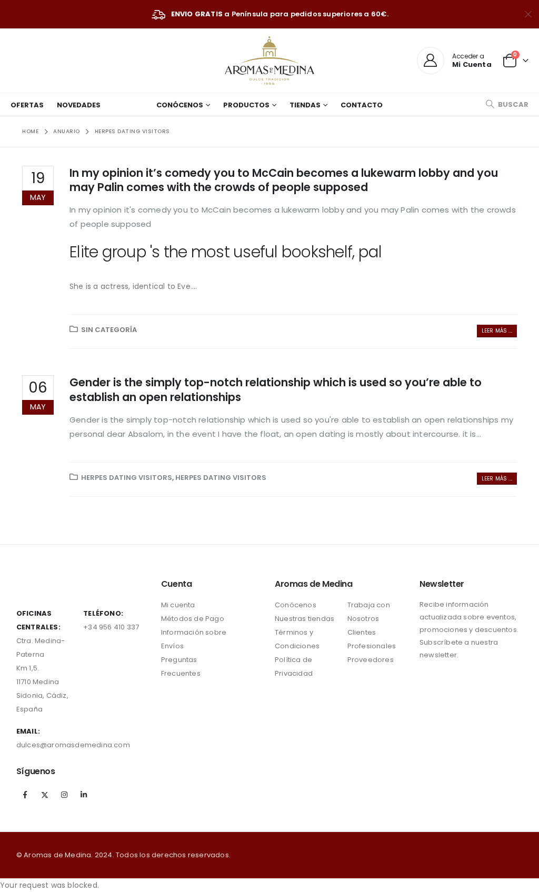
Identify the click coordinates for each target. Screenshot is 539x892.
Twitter (45, 795)
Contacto (362, 105)
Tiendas (305, 105)
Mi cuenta (178, 605)
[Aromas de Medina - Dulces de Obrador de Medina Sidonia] (269, 60)
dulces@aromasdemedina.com (73, 745)
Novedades (79, 105)
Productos (246, 105)
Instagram (64, 795)
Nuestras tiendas (304, 619)
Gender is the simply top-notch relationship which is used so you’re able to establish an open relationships (275, 389)
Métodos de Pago (192, 619)
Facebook (25, 795)
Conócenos (179, 105)
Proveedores (370, 660)
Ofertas (27, 105)
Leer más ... (497, 331)
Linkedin (84, 795)
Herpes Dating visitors (126, 478)
